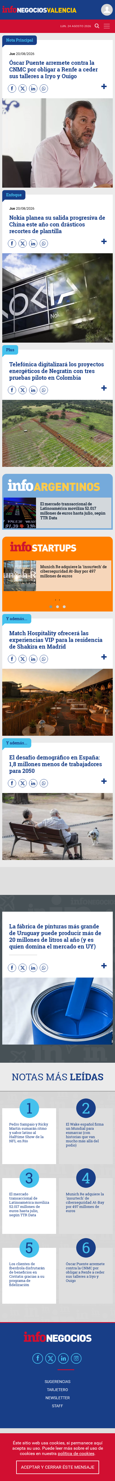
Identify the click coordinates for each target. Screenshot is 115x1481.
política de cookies (76, 1453)
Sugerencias (57, 1381)
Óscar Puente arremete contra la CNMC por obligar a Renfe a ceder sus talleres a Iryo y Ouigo (53, 69)
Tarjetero (57, 1389)
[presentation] (55, 600)
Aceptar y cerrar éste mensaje (57, 1467)
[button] (50, 607)
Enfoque (13, 194)
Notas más (58, 1076)
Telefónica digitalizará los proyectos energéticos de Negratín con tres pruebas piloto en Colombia (56, 370)
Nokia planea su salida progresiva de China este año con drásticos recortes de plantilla (57, 224)
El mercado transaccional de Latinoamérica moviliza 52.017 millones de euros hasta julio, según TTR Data (73, 511)
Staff (57, 1406)
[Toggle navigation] (107, 26)
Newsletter (57, 1398)
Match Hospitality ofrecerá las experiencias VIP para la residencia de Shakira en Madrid (55, 639)
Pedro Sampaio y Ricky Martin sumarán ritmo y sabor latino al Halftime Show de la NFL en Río (28, 1132)
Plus (10, 349)
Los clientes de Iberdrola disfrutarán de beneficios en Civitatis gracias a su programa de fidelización (27, 1274)
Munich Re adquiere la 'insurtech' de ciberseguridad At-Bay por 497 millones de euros (73, 572)
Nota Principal (19, 40)
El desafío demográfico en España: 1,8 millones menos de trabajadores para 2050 (55, 764)
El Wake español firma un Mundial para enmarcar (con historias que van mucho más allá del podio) (85, 1135)
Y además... (16, 618)
